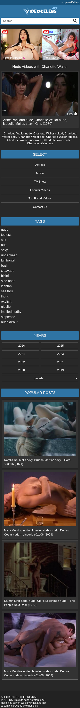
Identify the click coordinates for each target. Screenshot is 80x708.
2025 (60, 345)
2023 (60, 353)
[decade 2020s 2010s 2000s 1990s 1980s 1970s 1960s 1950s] (40, 378)
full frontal (8, 260)
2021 (60, 362)
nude (4, 229)
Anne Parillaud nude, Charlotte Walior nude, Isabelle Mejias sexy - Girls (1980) (35, 121)
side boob (8, 281)
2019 (60, 370)
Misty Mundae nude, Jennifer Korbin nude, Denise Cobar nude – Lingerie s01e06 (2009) (36, 532)
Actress (40, 164)
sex (3, 240)
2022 (21, 362)
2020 (21, 370)
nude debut (9, 322)
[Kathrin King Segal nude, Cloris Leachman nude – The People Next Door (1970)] (40, 595)
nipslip (6, 306)
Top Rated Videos (40, 198)
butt (3, 245)
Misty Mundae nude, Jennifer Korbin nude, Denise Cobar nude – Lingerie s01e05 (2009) (36, 673)
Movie (40, 173)
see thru (7, 291)
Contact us (40, 206)
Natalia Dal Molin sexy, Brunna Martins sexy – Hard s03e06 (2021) (37, 462)
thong (5, 296)
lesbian (6, 286)
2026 (21, 345)
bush (4, 265)
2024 (21, 353)
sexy (4, 250)
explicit (6, 301)
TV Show (40, 181)
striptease (8, 317)
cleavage (7, 270)
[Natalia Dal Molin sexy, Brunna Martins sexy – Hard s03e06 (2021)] (40, 454)
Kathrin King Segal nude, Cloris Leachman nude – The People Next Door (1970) (39, 602)
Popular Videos (40, 190)
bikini (5, 276)
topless (6, 234)
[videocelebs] (40, 14)
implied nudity (11, 312)
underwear (9, 255)
